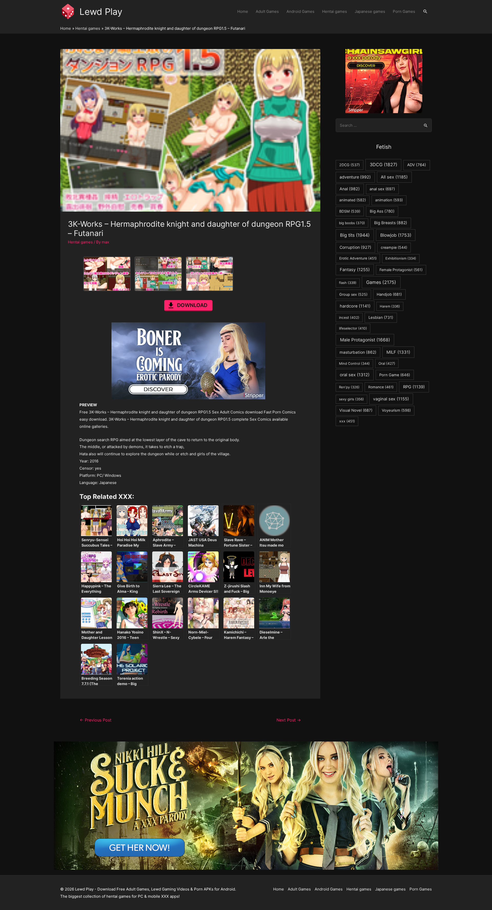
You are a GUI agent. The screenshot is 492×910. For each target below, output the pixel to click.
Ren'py (349, 387)
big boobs (352, 223)
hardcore (355, 306)
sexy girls (351, 399)
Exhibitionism (400, 258)
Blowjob (395, 235)
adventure (355, 177)
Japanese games (370, 11)
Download (192, 305)
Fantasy (355, 269)
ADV (416, 164)
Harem (390, 306)
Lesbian (380, 317)
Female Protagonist (401, 270)
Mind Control (354, 363)
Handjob (389, 294)
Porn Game (394, 375)
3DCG (383, 164)
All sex (394, 177)
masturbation (358, 352)
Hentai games (334, 11)
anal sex (382, 188)
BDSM (349, 211)
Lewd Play (100, 11)
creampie (394, 247)
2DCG (349, 165)
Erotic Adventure (358, 258)
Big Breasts (390, 222)
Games (381, 282)
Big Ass (382, 211)
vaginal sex (391, 398)
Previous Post (95, 720)
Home (242, 11)
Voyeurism (396, 410)
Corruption (355, 247)
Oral (386, 363)
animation (389, 200)
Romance (381, 387)
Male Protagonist (365, 339)
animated (352, 200)
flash (347, 283)
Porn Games (404, 11)
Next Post (288, 720)
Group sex (353, 294)
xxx (347, 421)
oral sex (355, 374)
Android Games (300, 11)
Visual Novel (355, 410)
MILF (398, 352)
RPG (414, 386)
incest (349, 317)
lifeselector (353, 328)
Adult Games (267, 11)
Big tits (355, 235)
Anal (350, 188)
